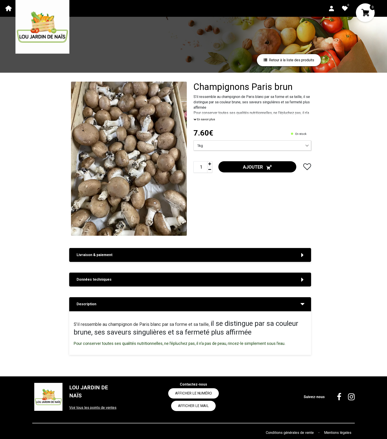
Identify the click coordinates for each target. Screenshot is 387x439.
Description (86, 304)
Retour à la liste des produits (291, 60)
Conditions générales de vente (290, 433)
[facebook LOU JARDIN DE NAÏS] (335, 397)
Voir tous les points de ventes (92, 407)
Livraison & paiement (94, 255)
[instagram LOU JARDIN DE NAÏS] (348, 397)
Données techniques (94, 279)
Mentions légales (337, 433)
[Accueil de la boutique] (8, 8)
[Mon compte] (331, 8)
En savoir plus (205, 119)
